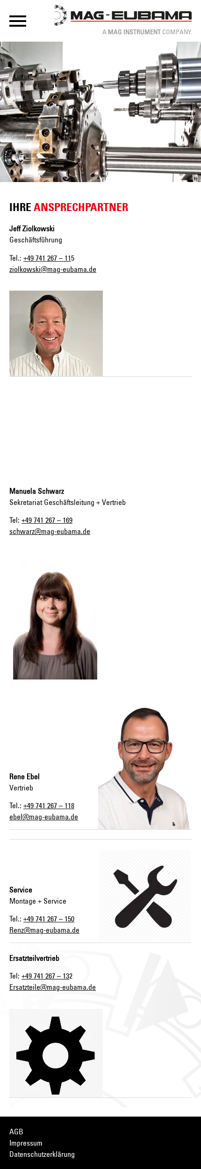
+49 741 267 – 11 (47, 258)
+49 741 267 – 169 (47, 520)
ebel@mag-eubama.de (43, 816)
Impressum (26, 1142)
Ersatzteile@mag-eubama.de (52, 987)
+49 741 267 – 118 (48, 805)
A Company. (147, 32)
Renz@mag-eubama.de (44, 930)
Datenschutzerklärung (42, 1154)
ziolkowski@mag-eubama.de (52, 269)
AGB (16, 1131)
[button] (17, 21)
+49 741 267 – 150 (48, 918)
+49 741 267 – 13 (45, 975)
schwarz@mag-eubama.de (49, 531)
